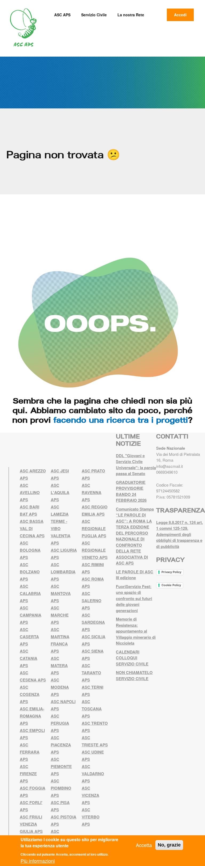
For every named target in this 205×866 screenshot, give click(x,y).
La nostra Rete (130, 14)
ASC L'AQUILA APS (60, 492)
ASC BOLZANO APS (30, 572)
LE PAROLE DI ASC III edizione (134, 575)
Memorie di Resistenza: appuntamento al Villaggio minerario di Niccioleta (136, 631)
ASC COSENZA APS (30, 694)
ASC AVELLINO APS (30, 492)
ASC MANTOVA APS (61, 593)
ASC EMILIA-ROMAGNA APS (32, 716)
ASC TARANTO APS (91, 673)
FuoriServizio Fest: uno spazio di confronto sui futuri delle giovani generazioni (134, 598)
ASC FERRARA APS (30, 752)
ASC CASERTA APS (29, 636)
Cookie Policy (171, 585)
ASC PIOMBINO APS (61, 788)
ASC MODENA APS (60, 687)
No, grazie (169, 845)
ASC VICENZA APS (90, 795)
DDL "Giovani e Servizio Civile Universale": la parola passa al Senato (136, 465)
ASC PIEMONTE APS (61, 766)
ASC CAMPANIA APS (30, 615)
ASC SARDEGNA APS (93, 622)
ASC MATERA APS (59, 665)
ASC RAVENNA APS (91, 492)
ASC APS (62, 14)
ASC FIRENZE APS (28, 773)
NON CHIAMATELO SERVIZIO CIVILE (134, 675)
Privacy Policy (171, 572)
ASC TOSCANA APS (92, 709)
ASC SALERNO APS (91, 600)
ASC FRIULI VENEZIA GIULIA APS (31, 824)
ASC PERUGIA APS (60, 723)
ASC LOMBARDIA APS (63, 572)
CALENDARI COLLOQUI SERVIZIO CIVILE (132, 658)
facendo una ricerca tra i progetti (120, 420)
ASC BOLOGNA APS (30, 550)
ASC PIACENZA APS (61, 745)
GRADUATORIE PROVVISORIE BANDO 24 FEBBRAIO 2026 (131, 491)
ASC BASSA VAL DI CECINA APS (32, 528)
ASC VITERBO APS (91, 817)
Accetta (144, 844)
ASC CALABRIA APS (30, 593)
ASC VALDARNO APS (93, 773)
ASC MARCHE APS (60, 615)
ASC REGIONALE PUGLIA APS (94, 528)
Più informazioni (38, 860)
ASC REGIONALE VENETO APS (95, 550)
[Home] (25, 27)
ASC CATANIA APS (28, 658)
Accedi (180, 14)
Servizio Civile (94, 14)
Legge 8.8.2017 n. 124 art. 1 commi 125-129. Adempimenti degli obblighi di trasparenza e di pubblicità (179, 534)
